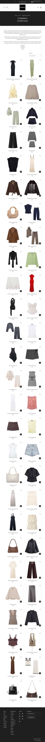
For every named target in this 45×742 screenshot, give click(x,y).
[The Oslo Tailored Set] (13, 331)
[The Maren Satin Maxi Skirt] (32, 593)
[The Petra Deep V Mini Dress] (13, 617)
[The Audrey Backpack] (13, 689)
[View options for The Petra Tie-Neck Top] (21, 267)
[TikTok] (19, 721)
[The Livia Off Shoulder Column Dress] (13, 68)
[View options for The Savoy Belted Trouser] (40, 578)
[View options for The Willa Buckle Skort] (21, 434)
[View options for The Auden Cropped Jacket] (21, 195)
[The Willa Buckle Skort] (13, 426)
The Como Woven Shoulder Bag (13, 556)
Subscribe (31, 717)
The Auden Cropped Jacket (12, 198)
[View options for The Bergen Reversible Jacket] (40, 195)
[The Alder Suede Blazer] (13, 235)
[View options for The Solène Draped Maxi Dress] (21, 673)
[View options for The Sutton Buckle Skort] (40, 363)
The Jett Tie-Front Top (32, 628)
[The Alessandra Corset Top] (13, 641)
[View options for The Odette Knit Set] (40, 673)
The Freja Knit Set (32, 150)
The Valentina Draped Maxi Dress (13, 413)
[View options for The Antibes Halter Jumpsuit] (21, 530)
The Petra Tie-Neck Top (13, 270)
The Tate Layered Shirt (32, 485)
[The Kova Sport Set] (32, 116)
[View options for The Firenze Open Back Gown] (40, 291)
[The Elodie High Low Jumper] (32, 92)
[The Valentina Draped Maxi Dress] (13, 402)
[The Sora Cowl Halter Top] (13, 92)
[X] (22, 713)
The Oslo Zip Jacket (13, 604)
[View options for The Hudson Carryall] (21, 482)
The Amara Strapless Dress (32, 532)
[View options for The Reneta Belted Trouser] (21, 148)
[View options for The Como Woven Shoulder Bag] (21, 554)
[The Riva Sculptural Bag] (13, 211)
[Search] (38, 7)
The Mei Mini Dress (13, 461)
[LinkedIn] (22, 719)
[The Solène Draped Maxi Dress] (13, 665)
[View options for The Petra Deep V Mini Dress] (21, 625)
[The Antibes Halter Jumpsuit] (13, 522)
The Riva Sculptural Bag (13, 222)
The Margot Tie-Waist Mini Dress (32, 389)
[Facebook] (19, 713)
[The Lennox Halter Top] (13, 354)
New (23, 49)
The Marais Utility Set (13, 389)
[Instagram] (19, 716)
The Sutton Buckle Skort (32, 365)
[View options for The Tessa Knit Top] (21, 172)
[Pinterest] (22, 716)
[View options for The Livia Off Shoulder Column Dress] (21, 76)
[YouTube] (19, 719)
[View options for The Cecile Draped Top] (40, 410)
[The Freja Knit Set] (32, 140)
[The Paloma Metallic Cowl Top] (32, 641)
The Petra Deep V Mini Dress (13, 628)
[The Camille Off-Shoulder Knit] (32, 498)
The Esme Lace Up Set (13, 126)
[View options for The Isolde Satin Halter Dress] (21, 506)
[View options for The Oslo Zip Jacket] (21, 601)
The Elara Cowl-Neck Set (32, 246)
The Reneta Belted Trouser (12, 150)
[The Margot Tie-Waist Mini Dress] (32, 378)
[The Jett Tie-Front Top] (32, 617)
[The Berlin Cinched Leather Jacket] (32, 546)
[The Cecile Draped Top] (32, 402)
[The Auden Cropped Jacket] (13, 187)
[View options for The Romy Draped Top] (40, 434)
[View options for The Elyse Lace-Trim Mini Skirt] (21, 291)
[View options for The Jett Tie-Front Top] (40, 625)
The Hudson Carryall (12, 485)
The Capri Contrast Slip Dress (32, 174)
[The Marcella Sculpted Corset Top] (32, 307)
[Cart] (40, 7)
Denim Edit (23, 46)
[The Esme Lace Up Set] (13, 116)
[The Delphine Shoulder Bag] (32, 689)
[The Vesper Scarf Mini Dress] (13, 307)
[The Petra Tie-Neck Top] (13, 259)
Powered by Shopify (38, 740)
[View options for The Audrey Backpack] (21, 697)
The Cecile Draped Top (32, 413)
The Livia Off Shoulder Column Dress (13, 79)
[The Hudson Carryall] (13, 474)
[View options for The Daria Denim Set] (40, 219)
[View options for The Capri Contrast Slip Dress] (40, 172)
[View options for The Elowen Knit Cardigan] (40, 267)
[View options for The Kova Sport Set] (40, 124)
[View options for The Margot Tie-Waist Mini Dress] (40, 387)
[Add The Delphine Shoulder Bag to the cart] (40, 697)
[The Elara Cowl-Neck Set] (32, 235)
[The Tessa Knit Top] (13, 163)
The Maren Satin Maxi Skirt (32, 604)
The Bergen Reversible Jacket (32, 198)
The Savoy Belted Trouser (32, 580)
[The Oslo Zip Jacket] (13, 593)
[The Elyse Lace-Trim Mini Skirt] (13, 283)
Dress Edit (22, 45)
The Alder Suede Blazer (13, 246)
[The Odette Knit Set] (32, 665)
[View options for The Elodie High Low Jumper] (40, 100)
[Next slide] (30, 2)
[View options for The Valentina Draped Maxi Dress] (21, 410)
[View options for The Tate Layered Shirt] (40, 482)
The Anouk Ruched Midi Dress (13, 580)
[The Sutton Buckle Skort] (32, 354)
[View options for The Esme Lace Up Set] (21, 124)
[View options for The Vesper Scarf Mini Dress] (21, 315)
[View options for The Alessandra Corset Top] (21, 649)
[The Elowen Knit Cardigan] (32, 259)
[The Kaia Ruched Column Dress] (32, 68)
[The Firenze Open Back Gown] (32, 283)
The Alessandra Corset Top (12, 652)
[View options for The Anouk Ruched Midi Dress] (21, 578)
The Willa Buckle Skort (13, 437)
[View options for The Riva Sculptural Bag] (21, 219)
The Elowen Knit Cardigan (32, 270)
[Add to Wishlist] (21, 60)
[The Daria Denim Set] (32, 211)
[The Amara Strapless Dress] (32, 522)
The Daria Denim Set (32, 222)
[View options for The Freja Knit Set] (40, 148)
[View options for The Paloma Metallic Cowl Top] (40, 649)
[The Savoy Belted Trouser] (32, 569)
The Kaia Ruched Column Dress (32, 79)
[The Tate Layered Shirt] (32, 474)
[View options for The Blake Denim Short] (40, 458)
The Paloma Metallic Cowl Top (32, 652)
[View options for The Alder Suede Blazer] (21, 243)
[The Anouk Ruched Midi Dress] (13, 569)
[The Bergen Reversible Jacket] (32, 187)
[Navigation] (4, 7)
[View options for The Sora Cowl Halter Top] (21, 100)
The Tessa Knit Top (13, 174)
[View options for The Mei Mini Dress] (21, 458)
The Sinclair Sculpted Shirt (32, 341)
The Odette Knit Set (32, 676)
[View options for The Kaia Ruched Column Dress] (40, 76)
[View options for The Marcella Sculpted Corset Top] (40, 315)
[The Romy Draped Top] (32, 426)
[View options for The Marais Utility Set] (21, 387)
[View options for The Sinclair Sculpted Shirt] (40, 339)
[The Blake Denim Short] (32, 450)
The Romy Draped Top (32, 437)
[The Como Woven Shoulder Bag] (13, 546)
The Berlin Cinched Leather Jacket (32, 556)
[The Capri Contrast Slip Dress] (32, 163)
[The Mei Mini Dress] (13, 450)
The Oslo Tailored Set (13, 341)
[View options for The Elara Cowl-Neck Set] (40, 243)
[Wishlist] (7, 7)
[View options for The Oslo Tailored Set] (21, 339)
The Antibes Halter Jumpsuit (13, 532)
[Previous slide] (15, 2)
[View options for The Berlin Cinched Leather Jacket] (40, 554)
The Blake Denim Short (32, 461)
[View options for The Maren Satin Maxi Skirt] (40, 601)
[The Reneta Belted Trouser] (13, 140)
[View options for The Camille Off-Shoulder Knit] (40, 506)
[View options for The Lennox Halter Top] (21, 363)
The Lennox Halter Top (13, 365)
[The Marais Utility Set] (13, 378)
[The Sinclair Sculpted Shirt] (32, 331)
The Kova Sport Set (32, 126)
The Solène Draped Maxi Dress (13, 676)
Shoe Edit (22, 47)
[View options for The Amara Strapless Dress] (40, 530)
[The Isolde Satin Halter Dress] (13, 498)
